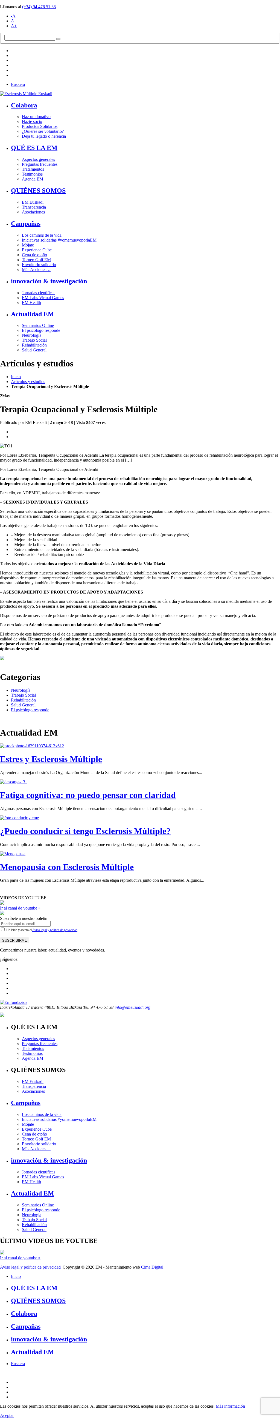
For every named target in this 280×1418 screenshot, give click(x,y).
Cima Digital (152, 1267)
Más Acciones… (36, 269)
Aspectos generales (38, 159)
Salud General (34, 350)
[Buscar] (58, 39)
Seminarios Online (38, 325)
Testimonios (32, 174)
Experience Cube (37, 250)
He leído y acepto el (41, 930)
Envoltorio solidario (39, 264)
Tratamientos (33, 169)
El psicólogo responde (41, 330)
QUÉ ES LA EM (34, 147)
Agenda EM (32, 179)
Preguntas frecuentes (39, 164)
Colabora (24, 105)
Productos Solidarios (39, 126)
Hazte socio (32, 121)
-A (13, 16)
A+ (14, 25)
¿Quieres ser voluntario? (43, 131)
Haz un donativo (36, 116)
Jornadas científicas (38, 292)
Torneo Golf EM (36, 259)
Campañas (25, 223)
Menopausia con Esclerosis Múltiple (67, 867)
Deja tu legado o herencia (44, 136)
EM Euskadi (32, 202)
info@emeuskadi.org (132, 1007)
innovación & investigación (49, 281)
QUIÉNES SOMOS (38, 190)
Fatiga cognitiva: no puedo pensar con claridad (88, 795)
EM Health (31, 302)
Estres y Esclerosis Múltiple (51, 759)
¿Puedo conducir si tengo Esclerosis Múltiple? (85, 831)
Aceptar (7, 1415)
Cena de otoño (34, 254)
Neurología (31, 335)
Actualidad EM (32, 314)
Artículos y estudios (28, 381)
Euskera (18, 84)
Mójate (28, 245)
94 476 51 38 (39, 6)
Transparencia (34, 207)
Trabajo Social (34, 340)
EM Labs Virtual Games (43, 297)
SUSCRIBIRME (14, 940)
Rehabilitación (34, 345)
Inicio (16, 376)
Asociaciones (33, 212)
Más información (230, 1406)
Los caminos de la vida (42, 235)
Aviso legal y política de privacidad (54, 930)
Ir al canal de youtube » (20, 908)
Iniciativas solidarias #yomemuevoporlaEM (59, 240)
